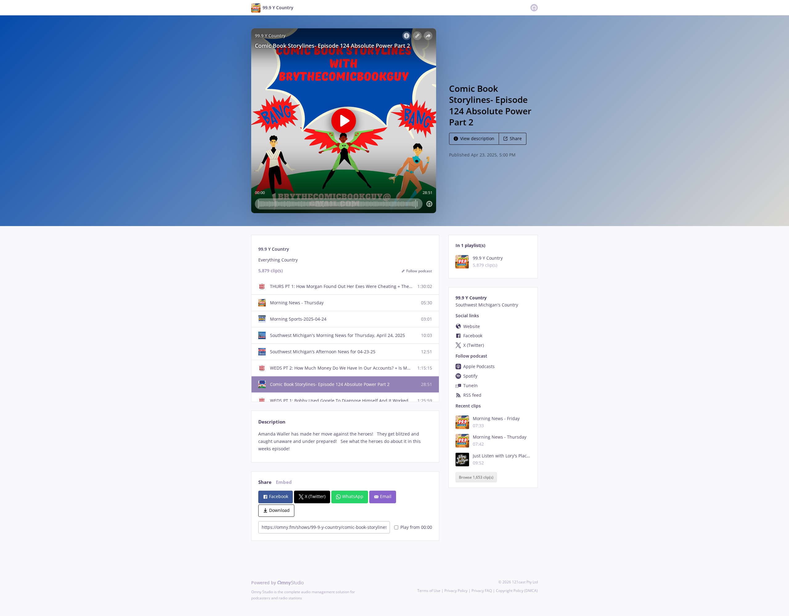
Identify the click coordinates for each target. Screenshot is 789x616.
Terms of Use (428, 590)
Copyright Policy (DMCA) (517, 590)
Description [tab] (271, 422)
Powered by (264, 583)
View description (477, 138)
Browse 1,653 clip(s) (476, 477)
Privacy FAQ (482, 590)
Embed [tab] (284, 482)
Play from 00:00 (416, 527)
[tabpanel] (345, 441)
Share (516, 138)
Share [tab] (265, 482)
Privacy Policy (456, 590)
